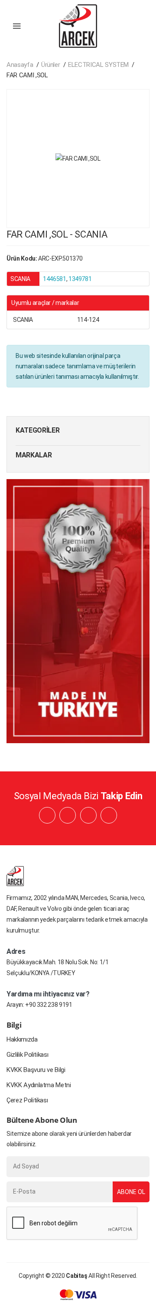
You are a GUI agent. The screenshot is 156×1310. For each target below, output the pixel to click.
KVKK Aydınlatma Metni (38, 1085)
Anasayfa (19, 65)
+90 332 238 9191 (48, 1004)
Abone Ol (131, 1191)
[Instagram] (88, 815)
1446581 (54, 278)
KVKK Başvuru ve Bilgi (35, 1070)
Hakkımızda (22, 1039)
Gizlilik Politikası (27, 1055)
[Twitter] (109, 815)
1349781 (80, 278)
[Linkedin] (67, 815)
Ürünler (50, 65)
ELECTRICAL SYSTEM (98, 65)
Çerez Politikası (27, 1100)
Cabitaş (77, 1275)
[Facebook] (47, 815)
